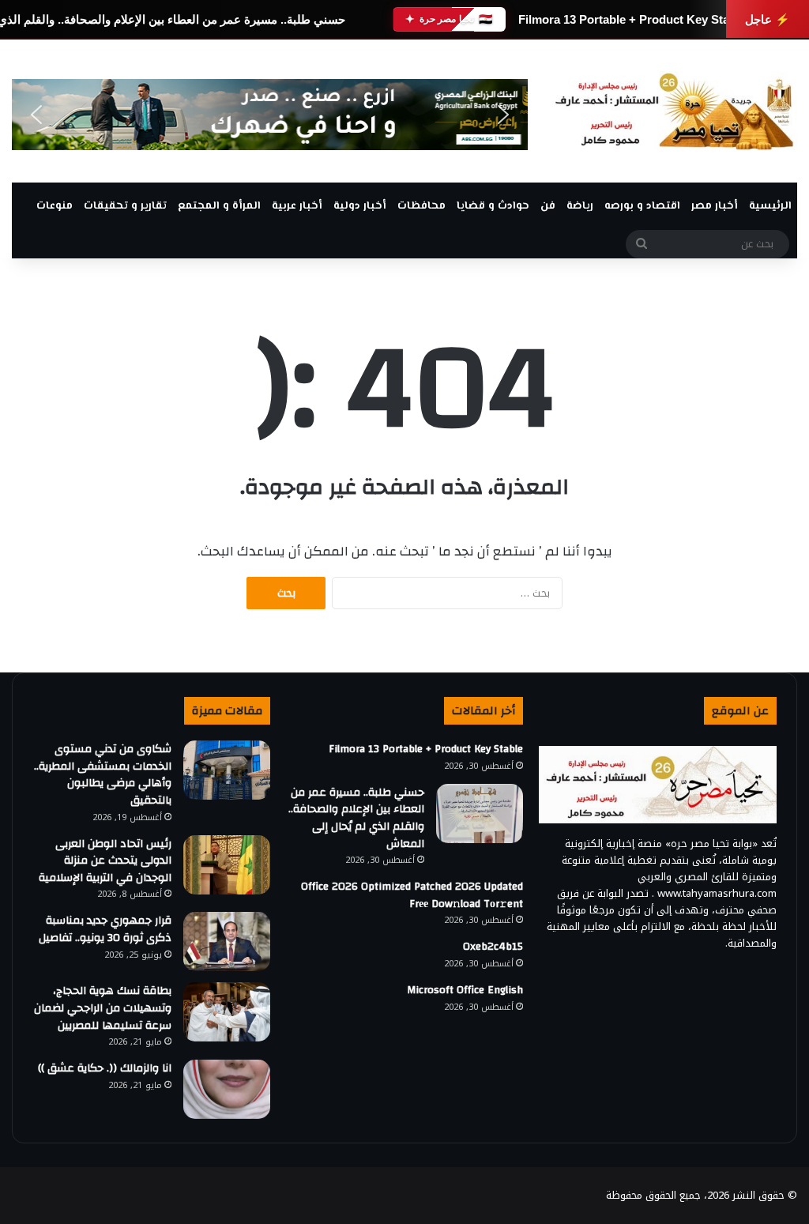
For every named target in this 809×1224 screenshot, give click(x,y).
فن (547, 206)
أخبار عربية (297, 206)
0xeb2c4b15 (493, 946)
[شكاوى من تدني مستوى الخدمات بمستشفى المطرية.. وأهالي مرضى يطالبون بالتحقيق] (226, 770)
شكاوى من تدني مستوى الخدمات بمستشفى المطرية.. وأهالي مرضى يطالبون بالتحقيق (102, 775)
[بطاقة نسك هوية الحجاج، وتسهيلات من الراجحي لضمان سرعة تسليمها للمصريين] (226, 1011)
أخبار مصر (714, 206)
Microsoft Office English (465, 990)
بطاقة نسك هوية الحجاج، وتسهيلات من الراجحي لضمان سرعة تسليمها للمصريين (102, 1008)
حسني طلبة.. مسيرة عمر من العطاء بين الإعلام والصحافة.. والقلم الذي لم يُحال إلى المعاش (356, 818)
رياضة (579, 206)
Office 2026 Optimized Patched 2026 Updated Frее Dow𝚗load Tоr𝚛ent (412, 895)
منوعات (54, 206)
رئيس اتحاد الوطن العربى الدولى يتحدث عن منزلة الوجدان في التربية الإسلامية (105, 861)
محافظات (421, 206)
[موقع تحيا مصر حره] (674, 111)
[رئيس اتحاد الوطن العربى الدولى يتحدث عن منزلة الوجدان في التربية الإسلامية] (226, 864)
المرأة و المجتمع (219, 206)
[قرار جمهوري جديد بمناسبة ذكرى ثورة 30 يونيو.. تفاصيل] (226, 941)
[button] (36, 114)
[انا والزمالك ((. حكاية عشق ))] (226, 1089)
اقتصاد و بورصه (642, 206)
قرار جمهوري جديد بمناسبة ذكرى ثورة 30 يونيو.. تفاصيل (105, 929)
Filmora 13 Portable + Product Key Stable (631, 19)
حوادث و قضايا (493, 206)
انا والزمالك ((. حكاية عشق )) (103, 1068)
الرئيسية (770, 206)
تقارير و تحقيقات (125, 206)
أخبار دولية (359, 206)
